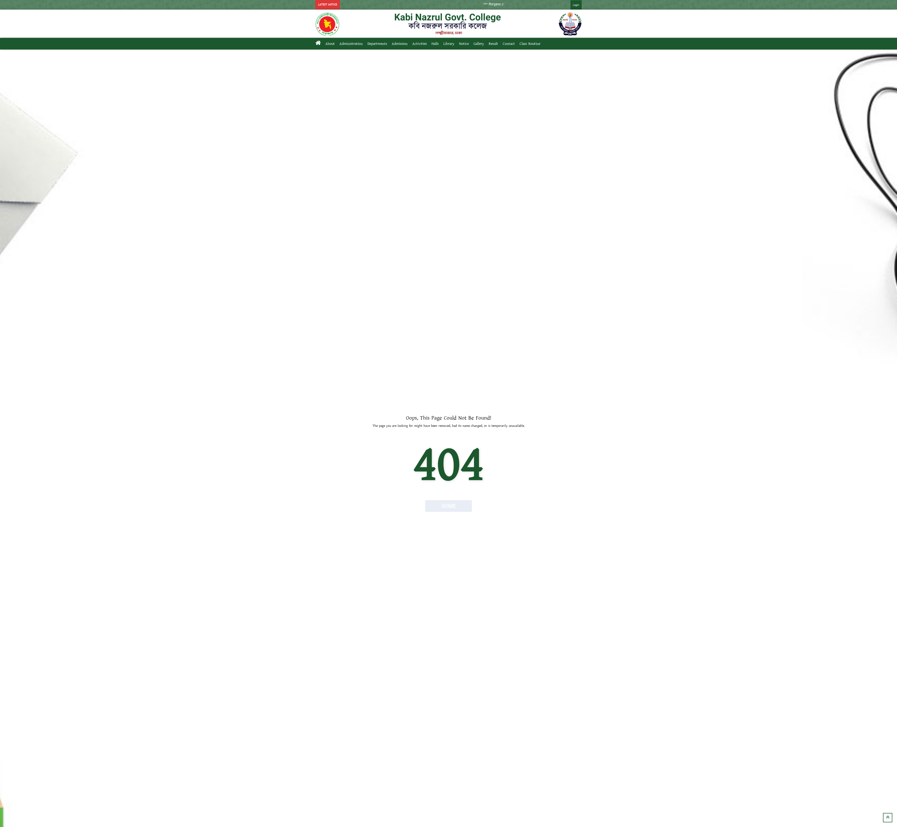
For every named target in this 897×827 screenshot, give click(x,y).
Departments (377, 43)
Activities (419, 43)
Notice (464, 43)
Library (448, 43)
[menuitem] (571, 5)
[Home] (318, 44)
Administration (351, 43)
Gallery (478, 43)
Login (576, 5)
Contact (509, 43)
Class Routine (530, 43)
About (330, 43)
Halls (435, 43)
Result (493, 43)
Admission (400, 43)
